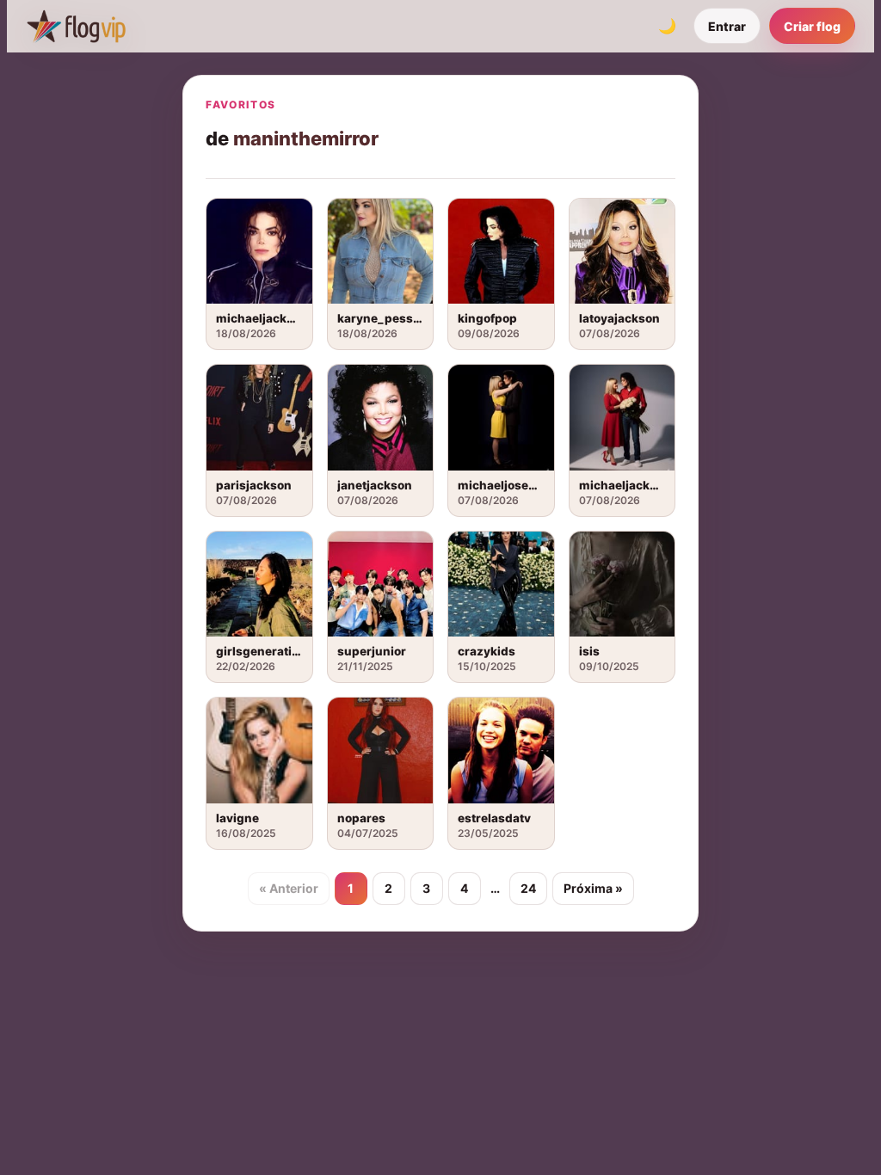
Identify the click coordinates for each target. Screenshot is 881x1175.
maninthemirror (306, 138)
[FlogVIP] (76, 26)
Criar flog (812, 26)
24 (528, 888)
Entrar (727, 26)
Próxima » (593, 888)
